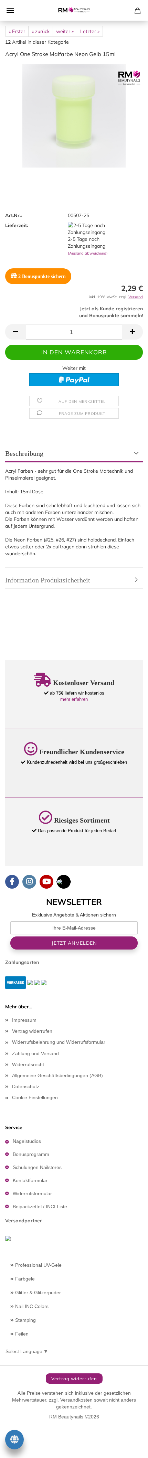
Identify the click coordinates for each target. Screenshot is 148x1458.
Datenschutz (25, 1086)
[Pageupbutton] (129, 1447)
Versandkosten (76, 1400)
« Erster (17, 31)
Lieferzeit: (16, 225)
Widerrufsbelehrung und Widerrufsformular (58, 1042)
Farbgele (24, 1279)
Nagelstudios (27, 1141)
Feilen (21, 1334)
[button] (15, 332)
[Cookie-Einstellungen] (14, 1441)
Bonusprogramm (31, 1154)
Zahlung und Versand (35, 1053)
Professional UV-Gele (38, 1265)
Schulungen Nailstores (37, 1167)
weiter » (65, 31)
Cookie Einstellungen (35, 1097)
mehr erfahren (74, 699)
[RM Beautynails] (74, 10)
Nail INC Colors (31, 1306)
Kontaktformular (30, 1180)
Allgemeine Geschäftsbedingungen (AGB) (57, 1075)
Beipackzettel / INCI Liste (40, 1206)
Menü (10, 10)
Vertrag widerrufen (32, 1031)
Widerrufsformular (32, 1193)
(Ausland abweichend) (88, 253)
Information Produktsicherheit (47, 580)
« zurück (41, 31)
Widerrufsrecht (28, 1064)
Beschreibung (24, 453)
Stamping (25, 1320)
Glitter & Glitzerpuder (37, 1292)
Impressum (24, 1020)
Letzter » (89, 31)
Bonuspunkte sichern (42, 276)
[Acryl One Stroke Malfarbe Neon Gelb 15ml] (74, 115)
